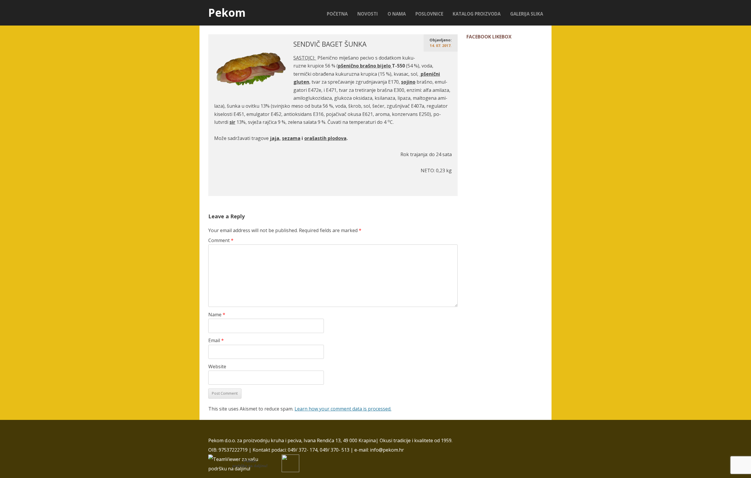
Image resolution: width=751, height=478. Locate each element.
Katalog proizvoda (476, 14)
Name (216, 314)
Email (216, 340)
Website (217, 366)
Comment (221, 240)
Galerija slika (526, 14)
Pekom (227, 13)
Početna (337, 14)
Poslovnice (429, 14)
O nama (397, 14)
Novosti (367, 14)
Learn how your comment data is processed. (343, 409)
